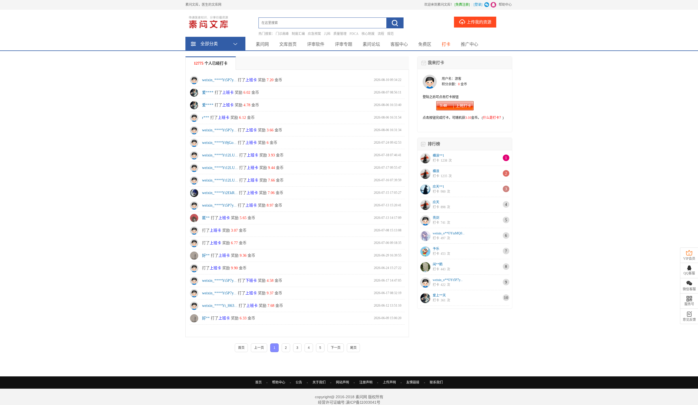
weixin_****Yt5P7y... (219, 80)
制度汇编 (298, 34)
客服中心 (399, 44)
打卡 (446, 44)
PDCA (354, 34)
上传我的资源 (479, 22)
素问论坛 (371, 44)
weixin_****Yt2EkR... (220, 193)
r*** (205, 118)
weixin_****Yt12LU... (220, 155)
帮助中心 (505, 5)
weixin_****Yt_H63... (219, 306)
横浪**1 (438, 156)
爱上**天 (439, 295)
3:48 (443, 106)
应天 (436, 202)
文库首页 (288, 44)
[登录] (478, 5)
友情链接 (412, 382)
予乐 (436, 249)
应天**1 (438, 187)
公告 (299, 382)
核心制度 (368, 34)
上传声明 (389, 382)
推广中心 (469, 44)
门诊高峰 (282, 34)
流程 (381, 34)
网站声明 (342, 382)
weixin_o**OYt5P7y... (448, 280)
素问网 (262, 44)
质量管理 (340, 34)
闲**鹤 (438, 264)
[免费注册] (462, 5)
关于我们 (319, 382)
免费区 (424, 44)
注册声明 (365, 382)
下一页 (336, 348)
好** (206, 255)
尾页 (353, 348)
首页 (258, 382)
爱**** (207, 92)
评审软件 (315, 44)
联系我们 (436, 382)
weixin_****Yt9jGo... (219, 143)
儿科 (327, 34)
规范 (390, 34)
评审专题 (343, 44)
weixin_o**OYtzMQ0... (449, 233)
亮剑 (436, 218)
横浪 (436, 171)
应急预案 (314, 34)
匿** (206, 218)
